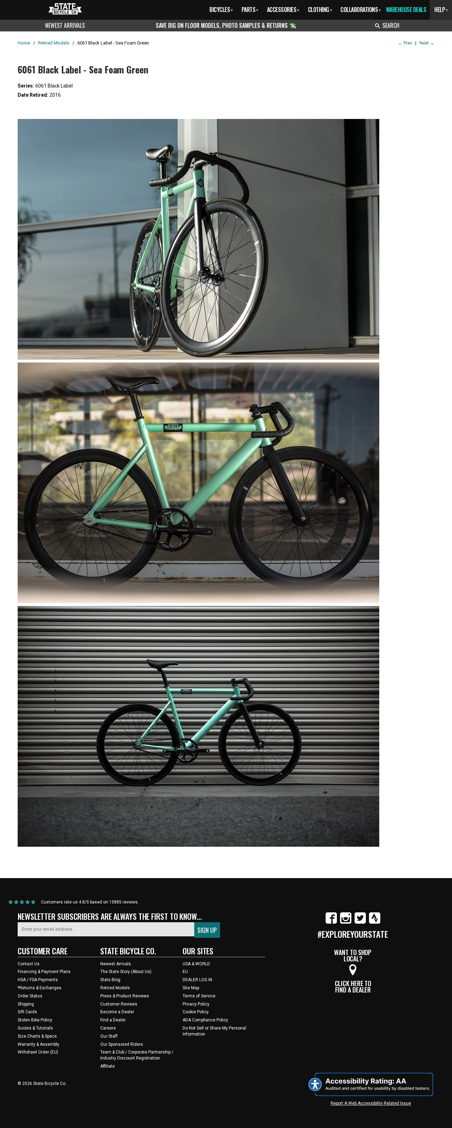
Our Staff (109, 1036)
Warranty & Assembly (38, 1044)
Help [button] (441, 9)
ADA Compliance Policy (205, 1020)
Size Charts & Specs (37, 1036)
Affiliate (107, 1066)
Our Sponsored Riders (121, 1044)
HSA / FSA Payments (38, 979)
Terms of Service (199, 996)
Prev (405, 43)
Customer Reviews (118, 1004)
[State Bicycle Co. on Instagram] (345, 922)
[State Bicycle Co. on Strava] (374, 922)
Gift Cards (27, 1011)
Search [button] (390, 25)
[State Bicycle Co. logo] (65, 8)
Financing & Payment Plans (44, 971)
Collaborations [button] (360, 9)
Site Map (191, 987)
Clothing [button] (320, 9)
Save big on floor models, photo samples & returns (222, 25)
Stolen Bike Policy (35, 1020)
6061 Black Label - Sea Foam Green (83, 69)
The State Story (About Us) (125, 971)
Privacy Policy (196, 1004)
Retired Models (115, 987)
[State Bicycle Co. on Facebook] (331, 922)
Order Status (30, 996)
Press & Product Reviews (124, 996)
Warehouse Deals (406, 9)
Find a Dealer (113, 1020)
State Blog (110, 979)
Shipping (26, 1004)
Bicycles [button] (221, 9)
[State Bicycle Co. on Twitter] (360, 922)
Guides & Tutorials (35, 1028)
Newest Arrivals (65, 25)
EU (185, 971)
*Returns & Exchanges (39, 987)
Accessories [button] (283, 9)
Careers (108, 1028)
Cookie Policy (196, 1011)
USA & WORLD (196, 963)
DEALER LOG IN (197, 979)
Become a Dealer (117, 1011)
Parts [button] (250, 9)
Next (427, 43)
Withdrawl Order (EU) (38, 1052)
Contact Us (29, 963)
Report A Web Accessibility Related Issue (371, 1103)
